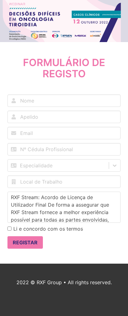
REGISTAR (25, 242)
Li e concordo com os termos (48, 229)
